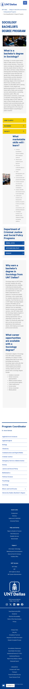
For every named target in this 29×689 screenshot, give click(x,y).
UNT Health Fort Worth (14, 571)
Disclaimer (14, 614)
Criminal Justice (7, 457)
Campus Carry (14, 629)
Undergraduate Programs (10, 12)
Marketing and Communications (14, 551)
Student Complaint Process (14, 640)
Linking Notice (14, 667)
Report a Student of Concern (14, 531)
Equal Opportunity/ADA (14, 611)
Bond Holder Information (14, 651)
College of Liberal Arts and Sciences (18, 9)
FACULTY (7, 131)
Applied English (7, 440)
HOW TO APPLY (8, 120)
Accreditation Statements (14, 648)
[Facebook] (22, 604)
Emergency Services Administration (13, 461)
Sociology (5, 485)
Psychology (5, 481)
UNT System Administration (14, 574)
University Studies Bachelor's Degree (13, 493)
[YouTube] (18, 604)
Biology (4, 444)
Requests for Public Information (14, 637)
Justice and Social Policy (10, 469)
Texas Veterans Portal (14, 677)
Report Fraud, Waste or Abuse (14, 658)
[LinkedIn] (14, 604)
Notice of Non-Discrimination (14, 619)
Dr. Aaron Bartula (7, 430)
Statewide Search (14, 661)
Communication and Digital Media (12, 452)
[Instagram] (7, 604)
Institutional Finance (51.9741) (14, 653)
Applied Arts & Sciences (9, 436)
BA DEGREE (7, 126)
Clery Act (14, 632)
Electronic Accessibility (14, 616)
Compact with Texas (14, 669)
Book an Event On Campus (14, 554)
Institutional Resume (15, 656)
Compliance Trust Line (14, 635)
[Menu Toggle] (25, 3)
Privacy (14, 621)
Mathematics (6, 473)
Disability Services (14, 536)
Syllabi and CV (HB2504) (14, 518)
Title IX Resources (14, 533)
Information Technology (14, 549)
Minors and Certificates (9, 489)
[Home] (9, 4)
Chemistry (5, 448)
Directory (14, 515)
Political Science (7, 477)
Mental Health (14, 538)
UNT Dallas (4, 9)
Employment (14, 513)
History (4, 465)
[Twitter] (10, 604)
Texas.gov (14, 672)
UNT (14, 569)
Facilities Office (14, 556)
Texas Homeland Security (14, 674)
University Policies (14, 521)
